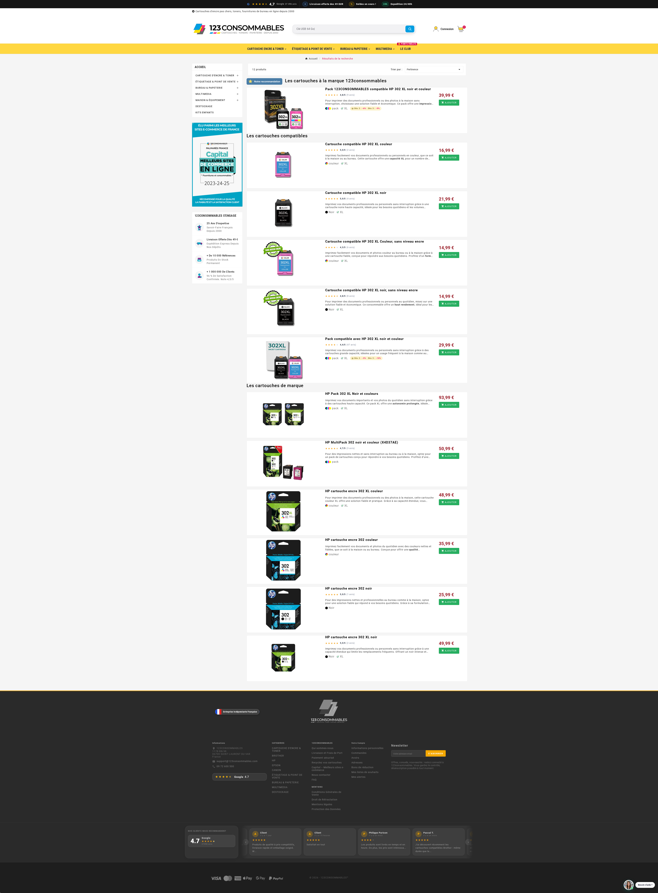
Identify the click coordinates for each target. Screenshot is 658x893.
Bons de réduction (362, 767)
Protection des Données (326, 809)
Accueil (200, 67)
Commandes (359, 753)
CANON (276, 770)
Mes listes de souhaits (365, 772)
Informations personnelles (367, 748)
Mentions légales (322, 804)
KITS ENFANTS (205, 112)
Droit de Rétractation (324, 799)
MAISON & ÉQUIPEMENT (210, 100)
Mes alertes (358, 777)
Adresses (357, 762)
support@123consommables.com (237, 761)
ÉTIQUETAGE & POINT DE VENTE (216, 81)
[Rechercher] (409, 29)
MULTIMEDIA (203, 94)
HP (274, 760)
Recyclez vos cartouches (327, 762)
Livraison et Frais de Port (327, 753)
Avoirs (355, 757)
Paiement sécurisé (323, 757)
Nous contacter (321, 775)
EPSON (276, 765)
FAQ (314, 779)
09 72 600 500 (225, 766)
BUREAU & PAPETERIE (209, 87)
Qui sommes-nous (322, 748)
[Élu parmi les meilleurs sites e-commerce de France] (217, 165)
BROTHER (278, 755)
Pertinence (434, 69)
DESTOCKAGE (204, 106)
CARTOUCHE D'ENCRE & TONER (215, 75)
